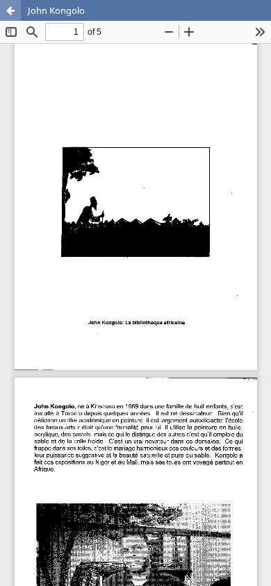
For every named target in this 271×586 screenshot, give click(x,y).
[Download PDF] (260, 10)
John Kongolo (56, 10)
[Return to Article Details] (10, 10)
